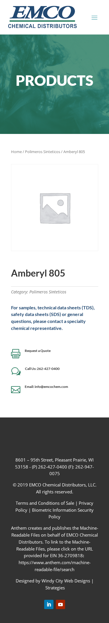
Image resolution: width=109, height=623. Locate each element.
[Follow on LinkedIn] (48, 604)
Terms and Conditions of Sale (45, 503)
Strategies (55, 588)
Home (16, 151)
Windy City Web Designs (66, 581)
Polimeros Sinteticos (42, 151)
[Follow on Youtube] (60, 604)
